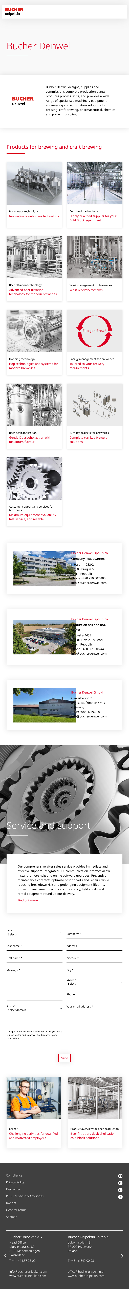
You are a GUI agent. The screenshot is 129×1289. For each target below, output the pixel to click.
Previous (5, 1255)
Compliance (14, 1175)
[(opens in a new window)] (120, 1176)
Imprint (11, 1203)
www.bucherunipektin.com (27, 1276)
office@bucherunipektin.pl (86, 1271)
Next (122, 1255)
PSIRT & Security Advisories (25, 1196)
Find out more (28, 900)
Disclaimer (13, 1189)
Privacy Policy (15, 1182)
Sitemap (11, 1217)
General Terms (16, 1210)
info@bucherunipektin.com (28, 1271)
